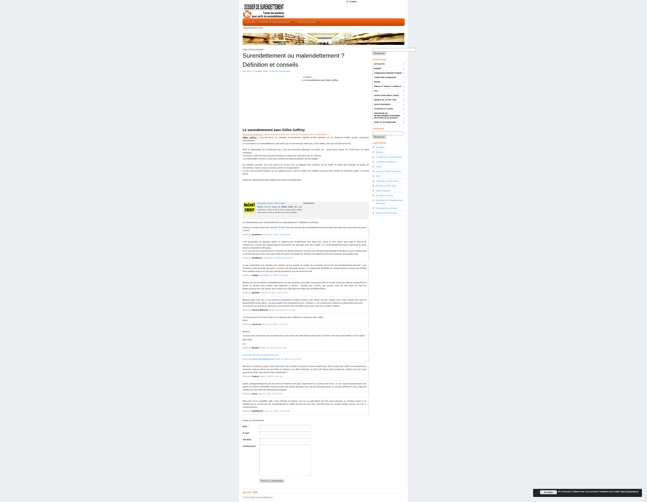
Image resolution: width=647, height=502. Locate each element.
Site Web (247, 439)
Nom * (246, 426)
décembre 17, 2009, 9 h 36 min (274, 275)
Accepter (548, 492)
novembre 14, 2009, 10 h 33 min (278, 258)
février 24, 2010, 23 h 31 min (288, 359)
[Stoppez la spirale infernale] (264, 10)
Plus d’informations (629, 491)
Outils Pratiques (382, 104)
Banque (377, 68)
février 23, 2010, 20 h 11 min (282, 310)
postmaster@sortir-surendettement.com (261, 355)
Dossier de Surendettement (275, 22)
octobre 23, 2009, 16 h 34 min (276, 234)
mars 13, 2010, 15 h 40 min (277, 411)
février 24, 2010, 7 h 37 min (275, 324)
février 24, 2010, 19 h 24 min (273, 348)
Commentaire (249, 446)
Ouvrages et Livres (383, 109)
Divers (377, 82)
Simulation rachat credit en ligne (271, 203)
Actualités (379, 64)
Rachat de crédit (307, 22)
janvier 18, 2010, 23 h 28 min (274, 293)
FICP (376, 91)
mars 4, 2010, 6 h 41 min (271, 376)
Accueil (251, 22)
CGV (255, 492)
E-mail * (246, 433)
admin (249, 71)
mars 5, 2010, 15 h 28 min (271, 394)
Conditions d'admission (385, 77)
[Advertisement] (273, 101)
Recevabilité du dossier (385, 118)
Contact (353, 2)
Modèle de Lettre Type (385, 100)
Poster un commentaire (279, 71)
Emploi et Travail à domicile (387, 86)
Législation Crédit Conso (386, 95)
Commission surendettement (388, 73)
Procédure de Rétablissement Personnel (387, 114)
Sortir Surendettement (262, 359)
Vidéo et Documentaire (385, 122)
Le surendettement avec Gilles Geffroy (320, 80)
